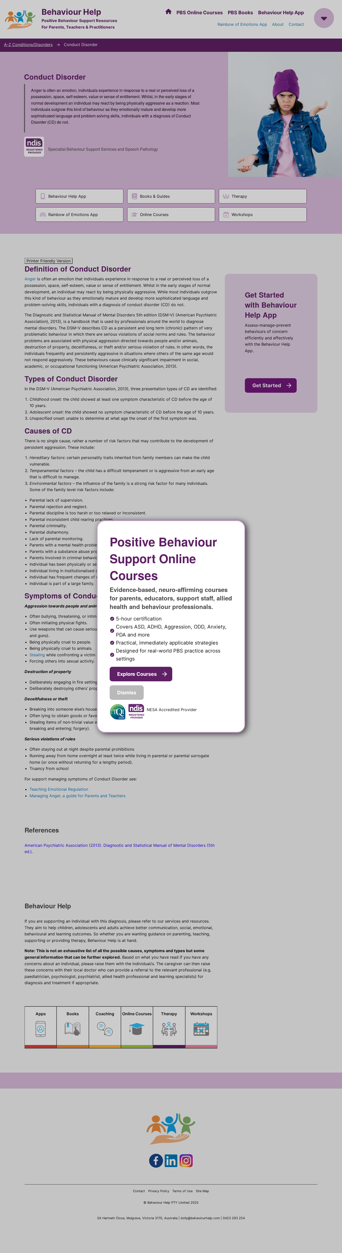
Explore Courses (137, 674)
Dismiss (126, 693)
